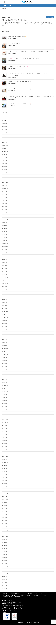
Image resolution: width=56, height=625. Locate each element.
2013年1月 (4, 563)
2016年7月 (4, 446)
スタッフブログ (50, 17)
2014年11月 (5, 496)
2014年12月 (5, 493)
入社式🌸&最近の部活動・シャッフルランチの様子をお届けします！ (23, 58)
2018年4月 (4, 410)
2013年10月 (5, 536)
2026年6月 (4, 126)
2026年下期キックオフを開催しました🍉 (17, 36)
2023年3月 (4, 234)
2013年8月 (4, 542)
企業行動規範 (17, 596)
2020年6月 (4, 330)
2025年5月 (4, 166)
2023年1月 (4, 240)
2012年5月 (4, 588)
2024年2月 (4, 213)
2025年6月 (4, 163)
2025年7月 (4, 160)
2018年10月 (5, 391)
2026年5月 (4, 129)
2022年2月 (4, 271)
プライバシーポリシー (14, 593)
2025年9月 (4, 154)
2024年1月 (4, 216)
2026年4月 (4, 133)
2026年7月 (4, 123)
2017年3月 (4, 434)
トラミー (20, 607)
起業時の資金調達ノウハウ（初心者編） (15, 20)
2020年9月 (4, 320)
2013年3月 (4, 557)
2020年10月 (5, 317)
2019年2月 (4, 379)
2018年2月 (4, 416)
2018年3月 (4, 413)
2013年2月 (4, 560)
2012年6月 (4, 585)
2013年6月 (4, 548)
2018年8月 (4, 397)
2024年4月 (4, 206)
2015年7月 (4, 471)
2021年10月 (5, 283)
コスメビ (4, 610)
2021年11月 (5, 280)
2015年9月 (4, 465)
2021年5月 (4, 299)
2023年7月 (4, 225)
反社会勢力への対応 (7, 596)
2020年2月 (4, 342)
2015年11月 (5, 459)
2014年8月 (4, 505)
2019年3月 (4, 376)
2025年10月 (5, 151)
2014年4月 (4, 517)
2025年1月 (4, 179)
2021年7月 (4, 293)
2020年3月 (4, 339)
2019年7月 (4, 363)
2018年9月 (4, 394)
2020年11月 (5, 314)
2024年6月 (4, 200)
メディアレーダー (6, 608)
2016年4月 (4, 450)
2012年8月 (4, 579)
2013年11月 (5, 533)
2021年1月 (4, 308)
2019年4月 (4, 373)
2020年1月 (4, 345)
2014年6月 (4, 511)
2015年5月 (4, 477)
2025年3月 (4, 173)
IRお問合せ (13, 595)
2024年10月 (5, 188)
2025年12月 (5, 145)
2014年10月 (5, 499)
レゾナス (4, 612)
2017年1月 (4, 440)
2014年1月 (4, 527)
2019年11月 (5, 351)
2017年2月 (4, 437)
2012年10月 (5, 573)
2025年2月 (4, 176)
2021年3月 (4, 305)
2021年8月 (4, 290)
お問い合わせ (6, 595)
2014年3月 (4, 520)
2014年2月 (4, 523)
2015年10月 (5, 462)
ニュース (36, 593)
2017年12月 (5, 419)
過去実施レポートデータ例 (40, 595)
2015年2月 (4, 487)
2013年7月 (4, 545)
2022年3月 (4, 268)
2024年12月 (5, 182)
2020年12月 (5, 311)
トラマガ (12, 607)
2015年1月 (4, 490)
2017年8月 (4, 425)
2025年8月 (4, 157)
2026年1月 (4, 142)
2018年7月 (4, 400)
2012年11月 (5, 570)
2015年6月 (4, 474)
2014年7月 (4, 508)
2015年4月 (4, 480)
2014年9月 (4, 502)
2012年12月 (5, 567)
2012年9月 (4, 576)
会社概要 (5, 593)
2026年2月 (4, 139)
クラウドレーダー (18, 608)
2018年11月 (5, 388)
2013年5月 (4, 551)
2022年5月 (4, 262)
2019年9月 (4, 357)
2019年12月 (5, 348)
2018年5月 (4, 406)
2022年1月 (4, 274)
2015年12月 (5, 456)
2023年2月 (4, 237)
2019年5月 (4, 370)
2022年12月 (5, 243)
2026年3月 (4, 136)
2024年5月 (4, 203)
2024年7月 (4, 197)
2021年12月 (5, 277)
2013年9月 (4, 539)
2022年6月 (4, 259)
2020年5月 (4, 333)
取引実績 (30, 593)
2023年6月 (4, 228)
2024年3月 (4, 209)
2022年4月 (4, 265)
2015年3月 (4, 483)
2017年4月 (4, 431)
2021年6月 (4, 296)
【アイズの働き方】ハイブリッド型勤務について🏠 (19, 103)
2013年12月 (5, 530)
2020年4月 (4, 336)
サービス (24, 593)
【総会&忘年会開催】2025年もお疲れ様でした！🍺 (19, 89)
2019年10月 (5, 354)
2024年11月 (5, 185)
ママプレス (5, 607)
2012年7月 (4, 582)
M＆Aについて (21, 595)
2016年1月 (4, 453)
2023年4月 (4, 231)
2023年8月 (4, 222)
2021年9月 (4, 286)
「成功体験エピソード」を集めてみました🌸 (18, 66)
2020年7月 (4, 326)
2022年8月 (4, 253)
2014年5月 (4, 514)
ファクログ (17, 610)
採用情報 (29, 595)
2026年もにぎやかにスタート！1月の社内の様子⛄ (19, 81)
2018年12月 (5, 385)
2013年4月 (4, 554)
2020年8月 (4, 323)
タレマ (11, 610)
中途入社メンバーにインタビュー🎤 (16, 43)
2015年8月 (4, 468)
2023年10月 (5, 219)
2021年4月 (4, 302)
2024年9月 (4, 191)
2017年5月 (4, 428)
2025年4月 (4, 169)
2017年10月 (5, 422)
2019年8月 (4, 360)
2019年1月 (4, 382)
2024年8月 (4, 194)
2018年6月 (4, 403)
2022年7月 (4, 256)
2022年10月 (5, 246)
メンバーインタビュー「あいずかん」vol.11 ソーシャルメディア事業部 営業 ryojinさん (28, 51)
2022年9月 (4, 249)
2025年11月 (5, 148)
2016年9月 (4, 443)
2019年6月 (4, 366)
